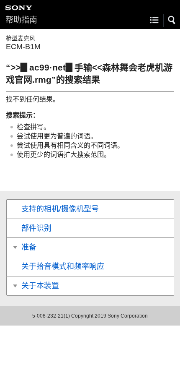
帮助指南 (21, 20)
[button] (172, 20)
